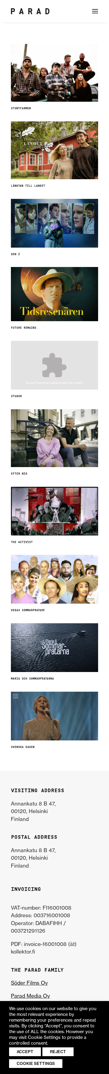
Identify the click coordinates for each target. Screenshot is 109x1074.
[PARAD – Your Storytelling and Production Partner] (30, 11)
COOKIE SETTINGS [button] (36, 1063)
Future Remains (23, 328)
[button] (95, 11)
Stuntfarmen (21, 108)
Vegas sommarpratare (28, 610)
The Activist (22, 542)
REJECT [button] (58, 1051)
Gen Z (15, 254)
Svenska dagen (23, 747)
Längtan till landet (28, 186)
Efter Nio (19, 474)
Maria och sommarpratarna (32, 678)
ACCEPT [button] (25, 1051)
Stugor (16, 396)
